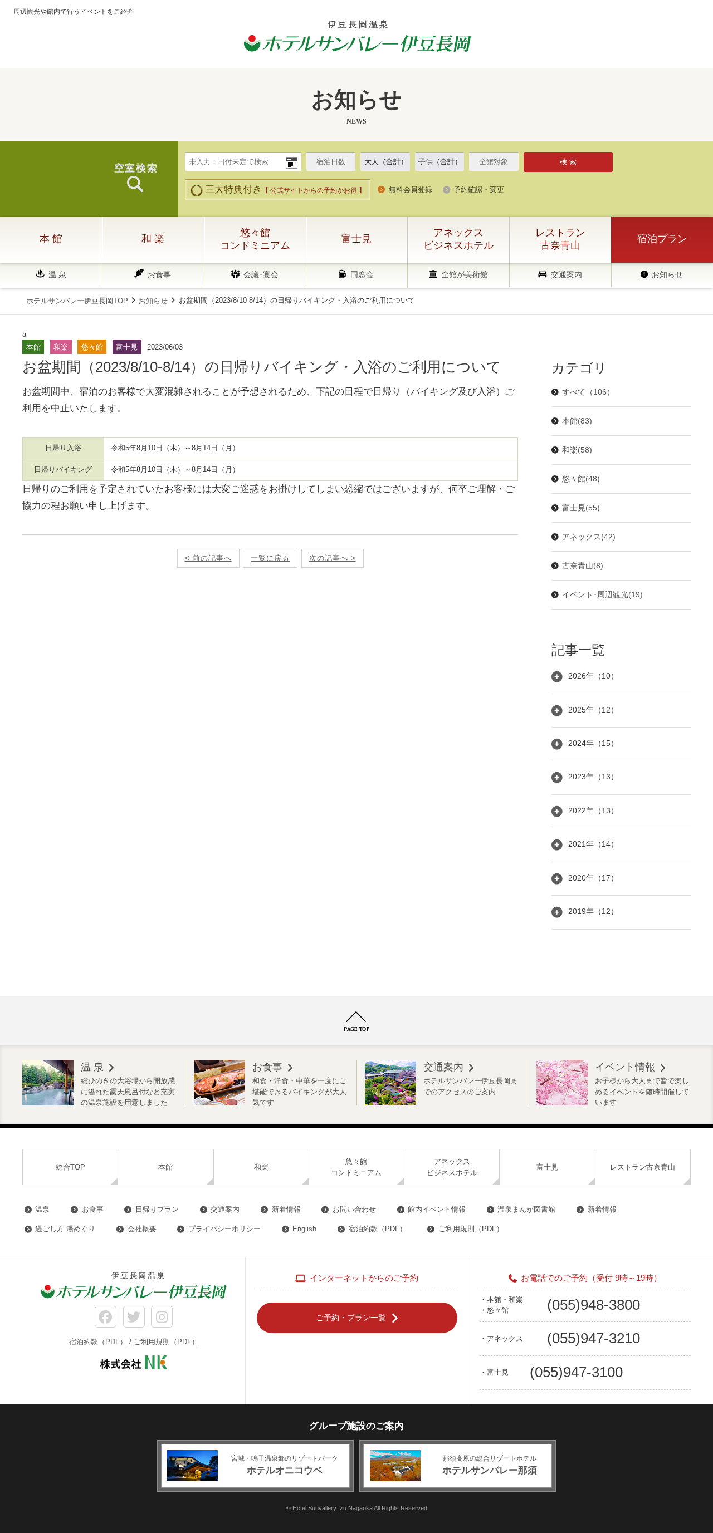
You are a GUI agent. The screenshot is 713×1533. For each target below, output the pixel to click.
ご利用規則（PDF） (471, 1229)
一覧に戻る (270, 558)
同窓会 (362, 274)
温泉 (42, 1209)
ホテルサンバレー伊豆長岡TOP (77, 301)
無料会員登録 (410, 189)
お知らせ (667, 274)
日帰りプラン (157, 1209)
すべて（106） (588, 391)
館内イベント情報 (437, 1209)
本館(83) (577, 420)
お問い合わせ (354, 1209)
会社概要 (142, 1229)
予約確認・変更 (478, 189)
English (304, 1229)
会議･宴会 (261, 274)
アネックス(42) (589, 536)
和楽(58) (577, 449)
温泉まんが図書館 (526, 1209)
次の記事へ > (332, 558)
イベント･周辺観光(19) (602, 594)
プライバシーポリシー (224, 1229)
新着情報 (286, 1209)
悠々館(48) (581, 478)
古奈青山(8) (582, 565)
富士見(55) (581, 507)
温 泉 (57, 274)
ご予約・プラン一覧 (351, 1317)
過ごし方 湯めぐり (65, 1229)
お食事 (159, 274)
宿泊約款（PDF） (378, 1229)
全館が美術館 (464, 274)
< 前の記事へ (208, 558)
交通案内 (566, 274)
